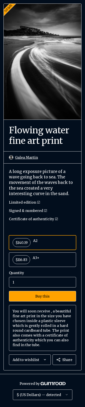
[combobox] (30, 359)
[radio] (42, 242)
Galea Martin (26, 157)
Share (67, 360)
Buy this (42, 296)
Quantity (16, 273)
